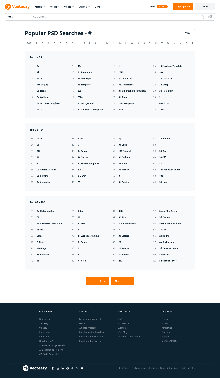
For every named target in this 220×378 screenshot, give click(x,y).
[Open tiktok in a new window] (72, 368)
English (165, 319)
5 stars (40, 242)
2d (79, 254)
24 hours (164, 235)
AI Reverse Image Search (52, 345)
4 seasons (164, 254)
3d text (40, 229)
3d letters (124, 235)
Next (118, 281)
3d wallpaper (44, 97)
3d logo (123, 144)
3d (38, 66)
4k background (167, 242)
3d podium (124, 157)
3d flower (124, 254)
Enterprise (44, 332)
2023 (39, 109)
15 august (124, 248)
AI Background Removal (51, 349)
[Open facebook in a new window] (53, 368)
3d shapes (124, 97)
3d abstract (43, 254)
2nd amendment (127, 223)
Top (29, 43)
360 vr (162, 229)
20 (79, 182)
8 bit (121, 211)
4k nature (83, 157)
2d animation (44, 182)
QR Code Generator (49, 354)
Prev (102, 281)
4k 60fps (123, 163)
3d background (86, 103)
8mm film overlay (169, 211)
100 (79, 169)
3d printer (124, 182)
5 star (81, 211)
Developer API (46, 341)
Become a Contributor (129, 336)
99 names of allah (46, 169)
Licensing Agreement (90, 319)
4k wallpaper (84, 78)
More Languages (170, 341)
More (97, 6)
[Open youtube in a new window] (82, 368)
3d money (124, 169)
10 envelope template (170, 66)
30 (38, 217)
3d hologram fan (46, 211)
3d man (81, 223)
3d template (84, 84)
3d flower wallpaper (88, 163)
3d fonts (82, 151)
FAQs (121, 319)
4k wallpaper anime (88, 235)
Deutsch (165, 332)
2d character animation (49, 223)
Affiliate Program (87, 327)
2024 (121, 109)
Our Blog (122, 332)
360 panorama (126, 84)
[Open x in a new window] (77, 368)
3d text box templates (48, 103)
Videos (67, 6)
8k (160, 163)
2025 (39, 78)
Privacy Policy (173, 368)
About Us (123, 327)
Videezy (43, 327)
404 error (164, 103)
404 (79, 66)
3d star (122, 217)
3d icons (41, 90)
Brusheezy (44, 319)
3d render (164, 138)
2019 (80, 138)
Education (44, 336)
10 (38, 157)
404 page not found (170, 169)
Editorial (82, 6)
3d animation (85, 72)
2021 (161, 109)
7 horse (82, 260)
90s (161, 72)
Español (165, 323)
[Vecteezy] (17, 7)
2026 (80, 97)
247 (120, 260)
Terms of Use (159, 368)
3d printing (43, 175)
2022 (121, 72)
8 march (82, 175)
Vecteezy (43, 323)
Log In (205, 6)
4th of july (42, 84)
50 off (162, 157)
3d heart (163, 182)
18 (38, 260)
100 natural (125, 151)
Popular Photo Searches (91, 336)
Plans (152, 6)
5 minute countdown (170, 223)
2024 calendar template (90, 109)
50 (38, 144)
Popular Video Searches (91, 341)
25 (120, 242)
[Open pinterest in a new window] (67, 368)
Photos (53, 6)
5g (120, 138)
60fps (39, 235)
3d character (125, 78)
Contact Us (123, 323)
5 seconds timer (167, 260)
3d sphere (83, 242)
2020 (39, 138)
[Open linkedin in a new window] (63, 368)
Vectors (38, 6)
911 (79, 217)
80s (79, 90)
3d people (164, 217)
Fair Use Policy (188, 368)
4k (38, 72)
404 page (41, 248)
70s (161, 175)
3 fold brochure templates (132, 90)
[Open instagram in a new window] (58, 368)
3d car (162, 151)
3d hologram (166, 90)
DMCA (82, 323)
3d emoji (163, 84)
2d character (166, 78)
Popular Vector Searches (91, 332)
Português (166, 327)
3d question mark (168, 248)
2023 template (126, 103)
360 (39, 151)
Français (165, 336)
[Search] (202, 17)
